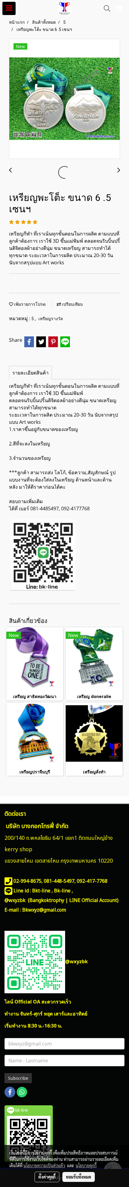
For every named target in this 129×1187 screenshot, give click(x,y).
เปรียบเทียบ (72, 304)
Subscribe (18, 1078)
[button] (105, 8)
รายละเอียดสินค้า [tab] (30, 372)
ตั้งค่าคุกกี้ (47, 1176)
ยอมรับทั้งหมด (78, 1176)
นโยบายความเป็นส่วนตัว (44, 1165)
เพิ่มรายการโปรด (29, 304)
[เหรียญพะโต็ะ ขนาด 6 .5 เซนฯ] (64, 99)
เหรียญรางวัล (50, 318)
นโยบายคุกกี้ (86, 1165)
